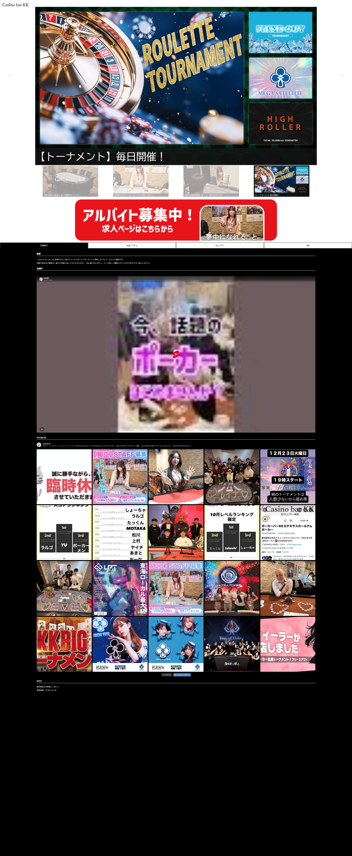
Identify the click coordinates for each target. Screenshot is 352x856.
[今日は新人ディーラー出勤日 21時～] (287, 644)
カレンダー (220, 245)
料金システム (132, 245)
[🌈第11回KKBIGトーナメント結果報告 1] (64, 588)
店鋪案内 (44, 245)
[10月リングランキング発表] (120, 532)
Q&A (308, 245)
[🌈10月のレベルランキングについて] (231, 532)
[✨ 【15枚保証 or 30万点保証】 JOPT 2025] (175, 644)
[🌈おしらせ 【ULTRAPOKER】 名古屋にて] (231, 588)
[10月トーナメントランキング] (64, 532)
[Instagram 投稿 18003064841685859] (287, 476)
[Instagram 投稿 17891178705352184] (120, 476)
